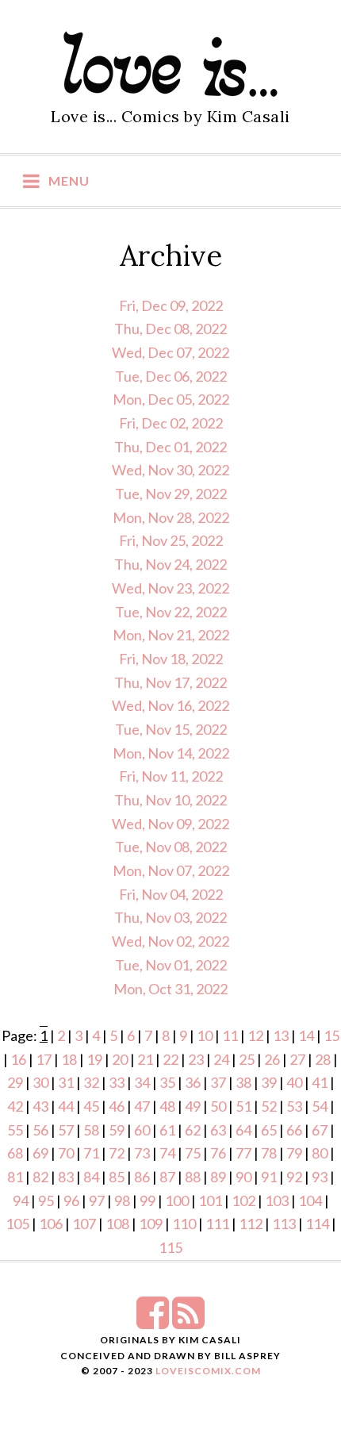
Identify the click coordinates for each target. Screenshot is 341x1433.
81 (15, 1176)
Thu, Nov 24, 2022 (170, 564)
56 (40, 1130)
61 (167, 1130)
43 (40, 1106)
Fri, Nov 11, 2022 (171, 776)
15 (331, 1035)
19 (94, 1059)
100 (177, 1200)
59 (117, 1130)
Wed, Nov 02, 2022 (170, 941)
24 (221, 1059)
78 (269, 1153)
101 (210, 1200)
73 (142, 1153)
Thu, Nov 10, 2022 (170, 800)
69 (40, 1153)
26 (272, 1059)
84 (91, 1176)
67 (320, 1130)
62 (193, 1130)
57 (66, 1130)
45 (91, 1106)
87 (167, 1176)
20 (120, 1059)
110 (184, 1223)
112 (250, 1223)
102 (243, 1200)
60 (142, 1130)
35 (167, 1082)
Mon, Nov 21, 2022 (171, 635)
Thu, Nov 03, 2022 (170, 917)
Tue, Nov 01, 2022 (171, 965)
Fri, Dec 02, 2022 (171, 423)
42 (15, 1106)
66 (294, 1130)
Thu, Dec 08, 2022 (170, 328)
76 (218, 1153)
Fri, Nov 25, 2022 (171, 540)
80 (320, 1153)
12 (255, 1035)
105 (17, 1223)
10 (205, 1035)
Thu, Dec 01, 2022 (170, 446)
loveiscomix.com (208, 1371)
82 (40, 1176)
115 (170, 1247)
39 (269, 1082)
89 (218, 1176)
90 (243, 1176)
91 (269, 1176)
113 (284, 1223)
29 (15, 1082)
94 (21, 1200)
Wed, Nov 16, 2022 (170, 705)
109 (151, 1223)
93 (320, 1176)
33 (117, 1082)
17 (44, 1059)
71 (91, 1153)
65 (269, 1130)
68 (15, 1153)
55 (15, 1130)
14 (306, 1035)
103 (277, 1200)
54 (320, 1106)
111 (217, 1223)
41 (320, 1082)
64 (243, 1130)
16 (18, 1059)
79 (294, 1153)
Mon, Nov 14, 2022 (171, 753)
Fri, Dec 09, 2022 (171, 305)
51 (243, 1106)
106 (51, 1223)
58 (91, 1130)
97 (97, 1200)
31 (66, 1082)
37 (218, 1082)
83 (66, 1176)
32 (91, 1082)
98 (122, 1200)
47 (142, 1106)
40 (294, 1082)
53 (294, 1106)
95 (46, 1200)
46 (117, 1106)
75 (193, 1153)
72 (117, 1153)
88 (193, 1176)
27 (297, 1059)
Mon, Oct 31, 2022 (170, 988)
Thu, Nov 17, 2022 (170, 682)
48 (167, 1106)
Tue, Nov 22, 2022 (171, 611)
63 (218, 1130)
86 (142, 1176)
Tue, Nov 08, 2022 (171, 846)
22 (170, 1059)
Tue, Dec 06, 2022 (171, 376)
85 (117, 1176)
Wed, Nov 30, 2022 (170, 469)
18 (69, 1059)
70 (66, 1153)
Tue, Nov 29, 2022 (171, 493)
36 (193, 1082)
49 (193, 1106)
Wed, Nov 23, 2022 (170, 588)
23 (196, 1059)
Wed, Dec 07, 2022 (170, 352)
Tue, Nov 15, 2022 (171, 729)
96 (71, 1200)
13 (281, 1035)
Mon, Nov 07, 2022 (171, 870)
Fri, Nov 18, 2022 (171, 658)
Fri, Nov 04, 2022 (171, 894)
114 (317, 1223)
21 (145, 1059)
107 (84, 1223)
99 (147, 1200)
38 (243, 1082)
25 (247, 1059)
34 (142, 1082)
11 (230, 1035)
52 (269, 1106)
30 (40, 1082)
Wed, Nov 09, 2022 (170, 823)
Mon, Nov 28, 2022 (171, 517)
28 (323, 1059)
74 (167, 1153)
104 (310, 1200)
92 (294, 1176)
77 (243, 1153)
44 (66, 1106)
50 (218, 1106)
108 (117, 1223)
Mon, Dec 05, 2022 (171, 399)
